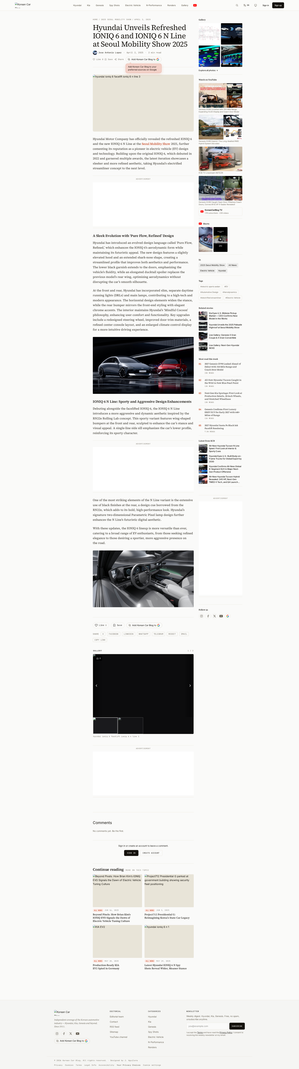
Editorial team (117, 1016)
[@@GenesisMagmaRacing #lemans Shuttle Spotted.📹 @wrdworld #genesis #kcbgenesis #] (220, 239)
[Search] (237, 5)
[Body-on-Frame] (231, 34)
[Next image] (189, 685)
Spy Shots (114, 5)
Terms (200, 1032)
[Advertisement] (143, 204)
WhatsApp (143, 634)
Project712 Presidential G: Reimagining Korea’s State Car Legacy (167, 916)
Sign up (278, 5)
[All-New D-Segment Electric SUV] (231, 56)
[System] (255, 5)
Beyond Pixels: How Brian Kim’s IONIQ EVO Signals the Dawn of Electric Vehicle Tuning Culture (112, 918)
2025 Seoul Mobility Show (116, 19)
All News (233, 265)
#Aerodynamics (230, 292)
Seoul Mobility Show (156, 144)
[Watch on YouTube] (195, 5)
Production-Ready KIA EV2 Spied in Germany (106, 966)
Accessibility (106, 1065)
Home (95, 19)
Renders (171, 5)
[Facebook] (208, 616)
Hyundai (77, 5)
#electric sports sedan (210, 286)
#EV (226, 286)
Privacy (58, 1065)
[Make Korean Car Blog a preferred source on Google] (227, 616)
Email (184, 634)
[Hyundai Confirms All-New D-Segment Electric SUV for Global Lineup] (209, 56)
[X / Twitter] (214, 616)
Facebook (114, 634)
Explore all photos (208, 70)
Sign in (266, 5)
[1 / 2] (105, 725)
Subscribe (237, 1026)
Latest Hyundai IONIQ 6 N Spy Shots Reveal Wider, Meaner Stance (166, 966)
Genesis (100, 5)
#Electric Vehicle (232, 298)
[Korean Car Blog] (25, 5)
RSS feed (114, 1026)
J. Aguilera (131, 1060)
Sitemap (114, 1032)
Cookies (69, 1065)
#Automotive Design (209, 292)
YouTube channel (118, 1037)
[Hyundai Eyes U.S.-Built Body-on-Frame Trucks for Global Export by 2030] (209, 34)
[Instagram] (201, 616)
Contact (114, 1021)
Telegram (158, 634)
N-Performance (154, 5)
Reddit (172, 634)
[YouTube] (221, 616)
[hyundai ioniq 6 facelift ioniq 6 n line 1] (149, 685)
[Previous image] (97, 685)
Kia (88, 5)
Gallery (184, 5)
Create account (151, 853)
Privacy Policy (226, 1032)
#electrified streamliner (210, 298)
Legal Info (90, 1065)
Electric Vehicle (133, 5)
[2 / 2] (130, 725)
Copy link (100, 640)
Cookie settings (152, 1065)
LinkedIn (128, 634)
